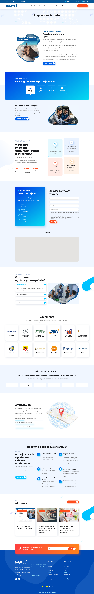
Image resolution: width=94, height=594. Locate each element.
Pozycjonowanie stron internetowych (38, 564)
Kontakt (61, 5)
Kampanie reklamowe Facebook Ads (38, 568)
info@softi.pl (85, 1)
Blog (57, 5)
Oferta (45, 5)
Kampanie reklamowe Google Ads (38, 566)
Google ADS (41, 510)
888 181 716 (77, 1)
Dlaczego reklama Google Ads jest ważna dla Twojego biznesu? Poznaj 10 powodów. (47, 529)
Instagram (23, 1)
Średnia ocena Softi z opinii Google (47, 587)
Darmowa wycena (82, 5)
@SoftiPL (23, 221)
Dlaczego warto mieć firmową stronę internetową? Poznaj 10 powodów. (67, 529)
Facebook (14, 1)
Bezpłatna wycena (48, 63)
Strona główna (34, 5)
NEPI (29, 570)
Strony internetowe (21, 510)
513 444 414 (68, 1)
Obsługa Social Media (35, 575)
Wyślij (52, 221)
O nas (7, 1)
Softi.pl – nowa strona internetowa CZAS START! (25, 527)
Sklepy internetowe (35, 573)
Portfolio (52, 5)
